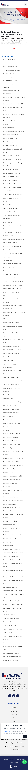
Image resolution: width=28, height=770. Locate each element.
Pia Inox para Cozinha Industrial (13, 500)
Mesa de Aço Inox (8, 416)
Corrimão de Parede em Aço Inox (13, 263)
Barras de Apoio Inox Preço (11, 173)
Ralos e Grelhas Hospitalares (12, 549)
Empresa (14, 711)
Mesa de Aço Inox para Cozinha (12, 423)
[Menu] (25, 4)
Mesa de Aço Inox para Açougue (13, 420)
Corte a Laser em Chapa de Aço (13, 281)
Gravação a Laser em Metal (11, 353)
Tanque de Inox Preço (10, 643)
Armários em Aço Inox (10, 80)
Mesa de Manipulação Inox (11, 444)
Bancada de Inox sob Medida (12, 135)
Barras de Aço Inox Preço (11, 156)
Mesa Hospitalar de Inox (10, 437)
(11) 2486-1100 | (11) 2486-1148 (15, 746)
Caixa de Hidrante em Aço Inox (12, 194)
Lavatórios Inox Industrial (11, 412)
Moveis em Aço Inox (9, 448)
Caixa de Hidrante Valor (10, 212)
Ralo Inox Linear (8, 545)
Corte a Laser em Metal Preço (12, 285)
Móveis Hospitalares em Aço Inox (13, 458)
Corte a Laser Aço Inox (10, 278)
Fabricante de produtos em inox (13, 653)
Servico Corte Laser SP (10, 587)
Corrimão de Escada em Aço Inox (13, 253)
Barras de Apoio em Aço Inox (12, 159)
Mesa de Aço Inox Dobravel (11, 433)
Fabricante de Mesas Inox (11, 346)
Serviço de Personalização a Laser (13, 601)
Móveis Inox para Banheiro (11, 462)
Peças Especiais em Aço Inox (12, 479)
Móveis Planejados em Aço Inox (13, 465)
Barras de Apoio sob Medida (11, 176)
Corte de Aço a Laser (9, 267)
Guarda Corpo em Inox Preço (12, 402)
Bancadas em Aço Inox (10, 138)
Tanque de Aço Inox (9, 625)
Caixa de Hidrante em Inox (11, 205)
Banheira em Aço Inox (10, 142)
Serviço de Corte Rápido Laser (12, 590)
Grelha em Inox (8, 360)
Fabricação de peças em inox (12, 656)
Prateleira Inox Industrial (11, 521)
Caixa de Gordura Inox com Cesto (13, 184)
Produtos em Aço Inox (10, 542)
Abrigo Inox (6, 63)
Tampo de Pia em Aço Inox (11, 622)
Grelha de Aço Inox (9, 357)
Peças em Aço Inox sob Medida (12, 476)
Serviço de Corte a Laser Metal (12, 560)
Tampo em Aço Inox (9, 615)
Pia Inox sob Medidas (9, 504)
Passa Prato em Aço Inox (11, 469)
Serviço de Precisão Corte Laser (13, 604)
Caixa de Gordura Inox (10, 180)
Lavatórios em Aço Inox (10, 405)
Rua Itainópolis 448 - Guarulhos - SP (15, 739)
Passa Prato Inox (8, 472)
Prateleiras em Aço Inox (10, 524)
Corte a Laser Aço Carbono (11, 274)
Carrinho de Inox (8, 222)
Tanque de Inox (8, 632)
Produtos (14, 714)
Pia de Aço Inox (8, 487)
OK (25, 736)
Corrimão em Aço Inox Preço (12, 246)
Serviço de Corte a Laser (10, 556)
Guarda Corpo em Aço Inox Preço (13, 395)
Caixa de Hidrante (8, 191)
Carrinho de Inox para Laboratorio (13, 239)
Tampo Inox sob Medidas (11, 618)
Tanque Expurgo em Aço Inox (12, 629)
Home (4, 19)
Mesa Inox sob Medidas (10, 441)
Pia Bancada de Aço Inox (11, 497)
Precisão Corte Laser (9, 538)
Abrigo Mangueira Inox (10, 66)
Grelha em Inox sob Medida (11, 377)
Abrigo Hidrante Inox (9, 59)
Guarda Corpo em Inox (10, 398)
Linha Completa (14, 718)
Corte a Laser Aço (8, 271)
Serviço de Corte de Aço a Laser (13, 553)
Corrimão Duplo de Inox (10, 250)
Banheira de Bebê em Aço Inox (12, 145)
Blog (14, 721)
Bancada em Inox (8, 127)
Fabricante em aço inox (10, 660)
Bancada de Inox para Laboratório (13, 131)
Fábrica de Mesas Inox (10, 319)
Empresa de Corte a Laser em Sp (13, 288)
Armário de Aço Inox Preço (11, 77)
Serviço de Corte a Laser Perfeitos (13, 577)
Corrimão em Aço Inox (10, 242)
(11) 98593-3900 (14, 749)
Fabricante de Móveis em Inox (12, 350)
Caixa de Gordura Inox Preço (12, 187)
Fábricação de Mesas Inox (11, 322)
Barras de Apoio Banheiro (11, 169)
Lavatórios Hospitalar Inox (11, 409)
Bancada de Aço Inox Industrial (13, 104)
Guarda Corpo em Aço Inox (11, 384)
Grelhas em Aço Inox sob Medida (13, 381)
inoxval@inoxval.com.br (14, 743)
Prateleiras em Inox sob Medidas (13, 535)
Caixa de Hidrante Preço (10, 208)
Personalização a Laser (10, 483)
